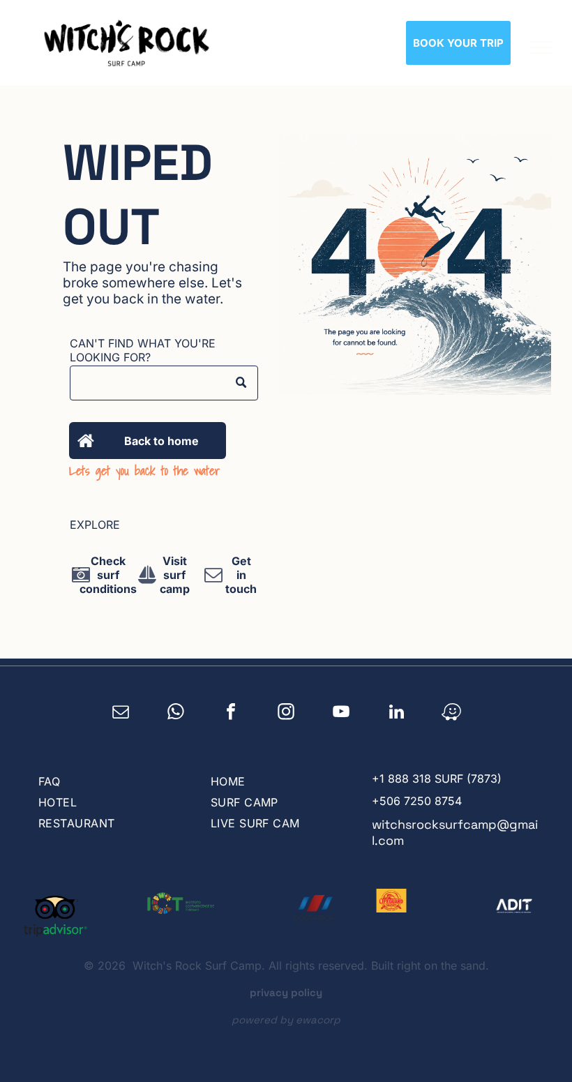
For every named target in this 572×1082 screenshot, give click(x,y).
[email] (121, 713)
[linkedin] (396, 713)
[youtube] (341, 713)
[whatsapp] (176, 713)
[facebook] (231, 713)
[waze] (452, 713)
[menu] (541, 47)
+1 (378, 779)
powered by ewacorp (286, 1019)
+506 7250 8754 (417, 801)
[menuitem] (110, 781)
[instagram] (286, 713)
